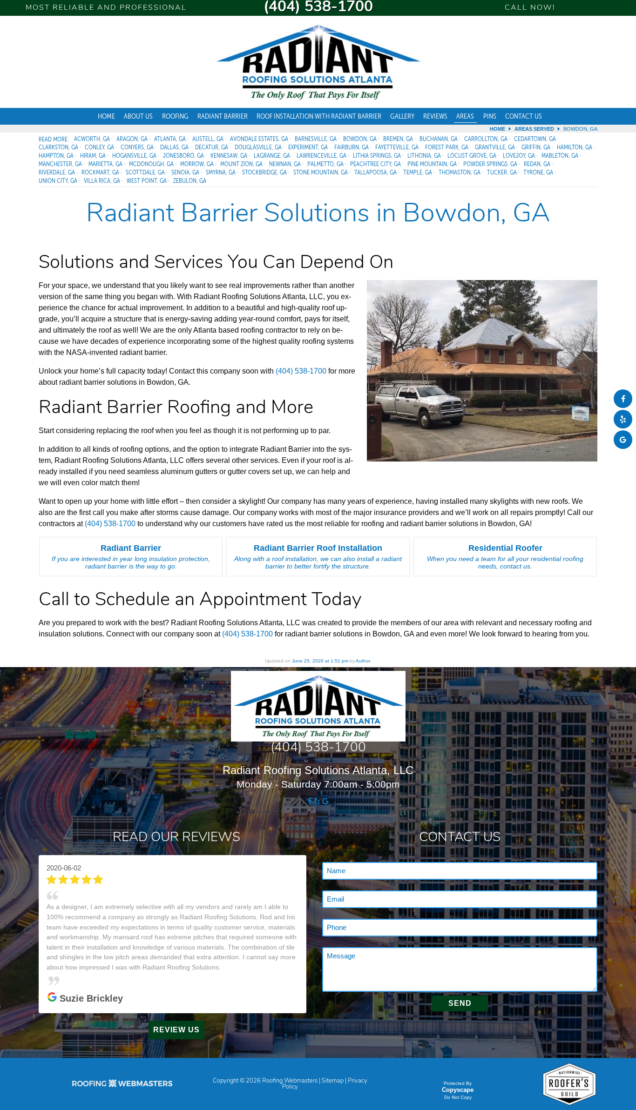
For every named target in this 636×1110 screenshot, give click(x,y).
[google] (623, 440)
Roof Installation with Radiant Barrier (319, 116)
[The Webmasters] (122, 1086)
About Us (138, 116)
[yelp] (623, 419)
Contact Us (523, 116)
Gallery (402, 116)
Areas (465, 116)
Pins (489, 116)
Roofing (175, 116)
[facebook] (623, 399)
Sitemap (333, 1081)
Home (106, 116)
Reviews (435, 116)
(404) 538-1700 (318, 7)
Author (363, 660)
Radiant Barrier (222, 116)
